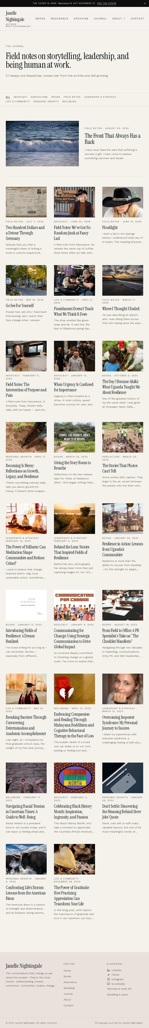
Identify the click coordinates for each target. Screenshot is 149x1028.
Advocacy (20, 97)
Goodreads (118, 983)
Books (41, 18)
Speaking (81, 18)
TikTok (115, 974)
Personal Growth (46, 101)
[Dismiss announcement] (145, 3)
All (8, 97)
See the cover (106, 3)
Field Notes (72, 97)
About (117, 18)
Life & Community (18, 101)
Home (67, 970)
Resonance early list (119, 988)
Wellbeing (69, 101)
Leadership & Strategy (100, 97)
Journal (100, 18)
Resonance (60, 18)
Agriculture (39, 97)
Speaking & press (117, 994)
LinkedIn (116, 970)
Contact (138, 18)
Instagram (117, 979)
